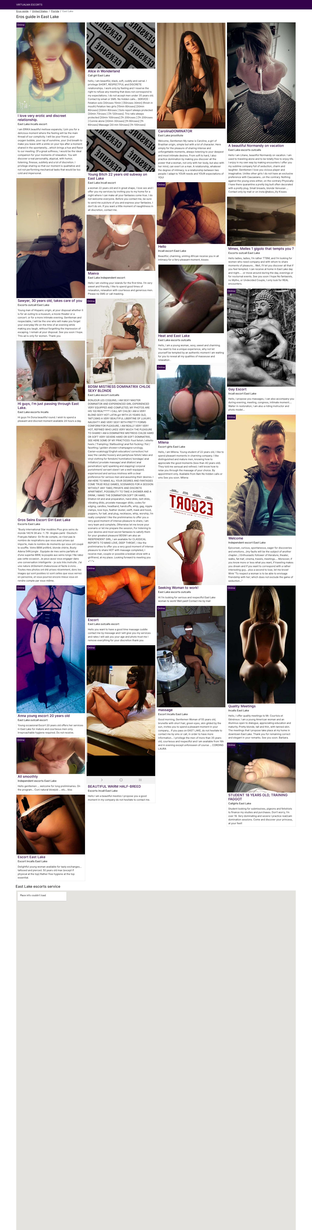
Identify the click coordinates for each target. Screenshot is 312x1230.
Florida (55, 11)
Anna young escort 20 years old (44, 716)
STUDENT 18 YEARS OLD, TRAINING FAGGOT (258, 797)
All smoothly (28, 776)
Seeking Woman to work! (178, 588)
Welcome (235, 538)
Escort (93, 620)
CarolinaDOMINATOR (175, 131)
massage (165, 710)
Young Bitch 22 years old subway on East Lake (117, 176)
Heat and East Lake (174, 336)
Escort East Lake (31, 857)
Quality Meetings (242, 706)
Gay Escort (237, 389)
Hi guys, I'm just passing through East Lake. (48, 406)
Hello (162, 246)
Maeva (93, 273)
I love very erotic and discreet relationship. (42, 118)
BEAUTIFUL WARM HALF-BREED (114, 786)
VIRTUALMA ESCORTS (29, 4)
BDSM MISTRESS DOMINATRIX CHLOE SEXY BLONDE (119, 389)
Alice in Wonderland (104, 71)
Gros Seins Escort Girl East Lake (44, 520)
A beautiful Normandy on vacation (256, 146)
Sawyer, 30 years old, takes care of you (50, 301)
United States (40, 11)
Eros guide (22, 11)
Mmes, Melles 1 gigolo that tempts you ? (261, 249)
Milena (163, 442)
